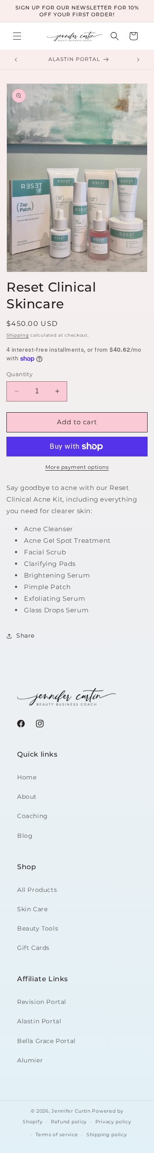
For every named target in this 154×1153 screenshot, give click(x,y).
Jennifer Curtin (71, 1111)
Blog (25, 836)
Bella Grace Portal (46, 1041)
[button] (17, 36)
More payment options (77, 467)
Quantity (19, 374)
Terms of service (57, 1135)
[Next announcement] (138, 59)
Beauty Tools (37, 928)
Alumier (30, 1060)
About (27, 796)
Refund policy (69, 1122)
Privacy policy (113, 1122)
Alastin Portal (39, 1021)
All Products (37, 890)
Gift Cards (33, 948)
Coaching (32, 816)
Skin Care (32, 909)
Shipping (17, 335)
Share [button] (25, 635)
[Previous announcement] (15, 59)
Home (26, 777)
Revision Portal (41, 1002)
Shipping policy (106, 1135)
